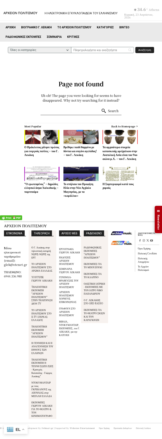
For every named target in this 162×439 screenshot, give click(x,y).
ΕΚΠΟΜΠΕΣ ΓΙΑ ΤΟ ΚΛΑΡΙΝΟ (93, 275)
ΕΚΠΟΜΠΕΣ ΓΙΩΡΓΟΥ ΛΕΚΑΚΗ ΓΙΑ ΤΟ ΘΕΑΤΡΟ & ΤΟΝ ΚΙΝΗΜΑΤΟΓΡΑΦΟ (41, 409)
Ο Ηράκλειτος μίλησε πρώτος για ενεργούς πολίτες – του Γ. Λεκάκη (41, 151)
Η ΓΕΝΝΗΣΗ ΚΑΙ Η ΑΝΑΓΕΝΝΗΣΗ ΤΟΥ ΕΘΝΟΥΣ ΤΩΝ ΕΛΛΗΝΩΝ (42, 347)
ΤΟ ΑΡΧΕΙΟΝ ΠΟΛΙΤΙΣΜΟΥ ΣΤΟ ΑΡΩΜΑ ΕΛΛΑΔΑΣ (41, 267)
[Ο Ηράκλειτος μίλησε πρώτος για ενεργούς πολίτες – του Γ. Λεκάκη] (41, 137)
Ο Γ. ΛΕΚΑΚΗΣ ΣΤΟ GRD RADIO (93, 301)
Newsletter (158, 219)
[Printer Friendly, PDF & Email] (11, 219)
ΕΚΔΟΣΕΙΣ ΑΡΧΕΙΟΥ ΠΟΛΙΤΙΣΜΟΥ (66, 261)
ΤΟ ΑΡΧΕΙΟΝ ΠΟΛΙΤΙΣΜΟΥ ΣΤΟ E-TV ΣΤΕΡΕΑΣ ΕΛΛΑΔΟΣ (41, 315)
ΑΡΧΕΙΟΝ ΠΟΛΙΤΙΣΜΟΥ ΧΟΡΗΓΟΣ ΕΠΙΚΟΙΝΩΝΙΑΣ (67, 296)
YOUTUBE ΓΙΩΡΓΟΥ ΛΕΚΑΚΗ (41, 278)
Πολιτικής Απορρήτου (143, 260)
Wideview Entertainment (82, 428)
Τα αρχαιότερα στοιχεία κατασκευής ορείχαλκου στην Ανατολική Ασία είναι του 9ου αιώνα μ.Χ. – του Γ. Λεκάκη (120, 153)
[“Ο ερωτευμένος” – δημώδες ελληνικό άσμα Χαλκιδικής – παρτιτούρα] (41, 174)
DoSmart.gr (47, 428)
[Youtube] (152, 241)
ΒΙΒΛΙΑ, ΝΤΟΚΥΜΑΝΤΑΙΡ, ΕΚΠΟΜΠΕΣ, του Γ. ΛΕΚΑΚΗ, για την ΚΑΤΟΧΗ (69, 328)
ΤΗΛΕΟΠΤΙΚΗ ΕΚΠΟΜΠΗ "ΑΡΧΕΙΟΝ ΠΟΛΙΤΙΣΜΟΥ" (39, 331)
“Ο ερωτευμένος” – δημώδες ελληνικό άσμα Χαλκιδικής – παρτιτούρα (41, 188)
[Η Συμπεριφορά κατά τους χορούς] (120, 174)
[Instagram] (144, 241)
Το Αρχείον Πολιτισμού (143, 268)
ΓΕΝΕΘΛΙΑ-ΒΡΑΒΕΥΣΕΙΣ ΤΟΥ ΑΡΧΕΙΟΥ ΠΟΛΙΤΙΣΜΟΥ (69, 282)
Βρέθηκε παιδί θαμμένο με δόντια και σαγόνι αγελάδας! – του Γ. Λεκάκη (80, 151)
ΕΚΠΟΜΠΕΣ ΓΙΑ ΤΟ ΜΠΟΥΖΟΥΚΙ (93, 265)
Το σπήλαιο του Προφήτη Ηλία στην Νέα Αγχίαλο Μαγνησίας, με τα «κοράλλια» (78, 190)
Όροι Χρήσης (144, 248)
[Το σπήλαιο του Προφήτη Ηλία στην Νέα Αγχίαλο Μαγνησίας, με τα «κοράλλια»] (81, 174)
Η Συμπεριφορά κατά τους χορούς (118, 186)
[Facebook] (140, 241)
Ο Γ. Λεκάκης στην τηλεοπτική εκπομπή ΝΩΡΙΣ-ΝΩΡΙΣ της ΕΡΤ (41, 252)
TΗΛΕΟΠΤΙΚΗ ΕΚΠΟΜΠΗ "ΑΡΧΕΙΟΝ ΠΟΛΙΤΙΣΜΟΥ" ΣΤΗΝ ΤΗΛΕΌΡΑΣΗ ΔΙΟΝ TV (42, 295)
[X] (148, 241)
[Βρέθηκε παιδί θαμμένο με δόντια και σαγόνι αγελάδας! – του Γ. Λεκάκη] (81, 137)
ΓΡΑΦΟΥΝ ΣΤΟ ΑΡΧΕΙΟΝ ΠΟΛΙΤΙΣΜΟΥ (67, 312)
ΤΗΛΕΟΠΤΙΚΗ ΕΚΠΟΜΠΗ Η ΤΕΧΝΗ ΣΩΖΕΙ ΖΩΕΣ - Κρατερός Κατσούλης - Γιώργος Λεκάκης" (42, 368)
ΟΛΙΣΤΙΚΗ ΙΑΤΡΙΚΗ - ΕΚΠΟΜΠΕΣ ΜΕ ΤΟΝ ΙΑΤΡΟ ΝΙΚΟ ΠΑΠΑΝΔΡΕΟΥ (94, 288)
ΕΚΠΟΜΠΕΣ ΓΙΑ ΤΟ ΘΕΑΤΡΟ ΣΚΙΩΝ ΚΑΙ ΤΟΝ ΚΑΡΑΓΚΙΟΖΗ (94, 314)
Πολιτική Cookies (147, 253)
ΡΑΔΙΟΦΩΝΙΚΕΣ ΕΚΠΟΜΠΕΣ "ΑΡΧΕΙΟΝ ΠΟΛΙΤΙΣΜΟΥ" (93, 252)
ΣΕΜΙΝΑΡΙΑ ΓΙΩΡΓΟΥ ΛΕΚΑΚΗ (69, 270)
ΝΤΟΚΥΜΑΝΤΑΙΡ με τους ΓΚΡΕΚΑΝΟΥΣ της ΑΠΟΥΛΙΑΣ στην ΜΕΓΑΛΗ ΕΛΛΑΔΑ (41, 389)
